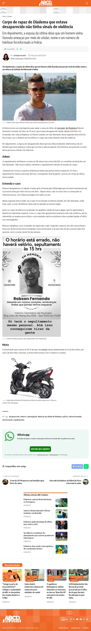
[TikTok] (87, 619)
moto (44, 349)
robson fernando (75, 417)
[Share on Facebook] (17, 49)
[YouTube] (77, 619)
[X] (73, 619)
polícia (65, 417)
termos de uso (43, 455)
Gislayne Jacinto (20, 55)
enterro (23, 417)
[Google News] (80, 619)
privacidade (54, 455)
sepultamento (19, 420)
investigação (32, 417)
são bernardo (7, 420)
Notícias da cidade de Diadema (50, 417)
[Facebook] (71, 619)
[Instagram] (84, 619)
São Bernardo (10, 574)
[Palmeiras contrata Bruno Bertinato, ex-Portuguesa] (61, 502)
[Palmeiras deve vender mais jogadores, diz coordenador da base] (61, 549)
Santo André (10, 580)
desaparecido (14, 417)
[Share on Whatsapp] (21, 49)
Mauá (7, 577)
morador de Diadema (67, 128)
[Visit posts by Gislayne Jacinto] (5, 57)
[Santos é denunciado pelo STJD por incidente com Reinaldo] (61, 513)
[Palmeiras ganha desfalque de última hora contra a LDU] (61, 525)
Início (4, 16)
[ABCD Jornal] (45, 3)
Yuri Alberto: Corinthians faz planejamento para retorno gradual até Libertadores (39, 535)
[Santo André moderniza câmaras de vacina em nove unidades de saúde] (34, 575)
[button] (4, 3)
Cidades (9, 16)
